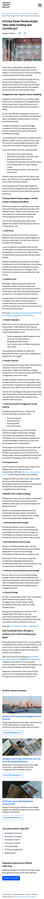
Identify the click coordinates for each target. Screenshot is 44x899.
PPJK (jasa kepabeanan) (14, 850)
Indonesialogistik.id (33, 659)
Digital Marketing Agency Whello (25, 896)
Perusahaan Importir (12, 840)
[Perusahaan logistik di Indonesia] (7, 5)
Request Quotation (11, 878)
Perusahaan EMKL (11, 846)
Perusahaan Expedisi (12, 843)
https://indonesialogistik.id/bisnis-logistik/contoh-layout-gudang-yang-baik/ (23, 34)
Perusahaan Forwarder (13, 836)
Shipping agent (10, 853)
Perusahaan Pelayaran (13, 833)
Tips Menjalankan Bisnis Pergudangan (24, 626)
